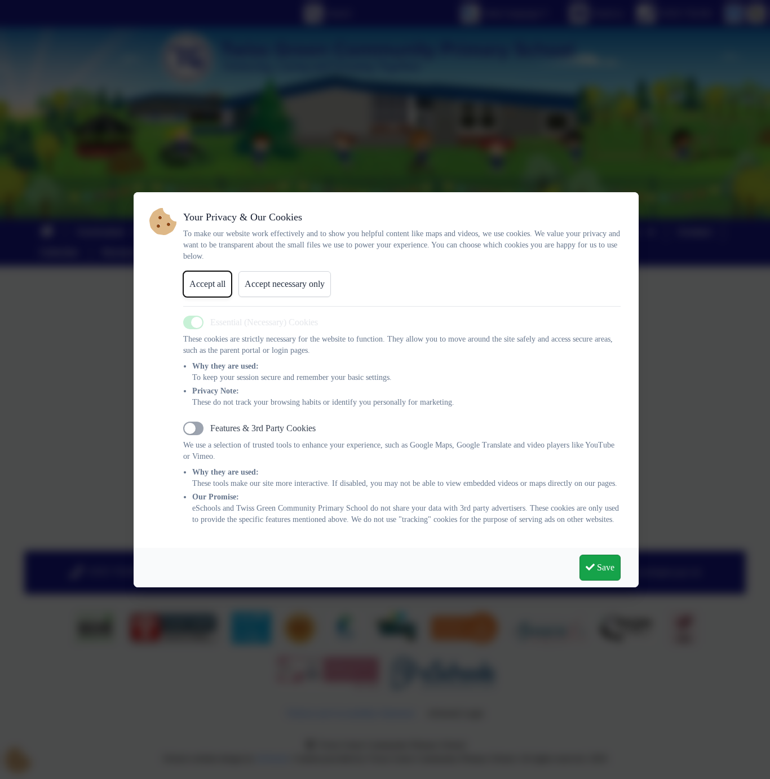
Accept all (207, 284)
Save (604, 567)
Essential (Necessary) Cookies (264, 322)
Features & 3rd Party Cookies (263, 428)
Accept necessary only (285, 284)
